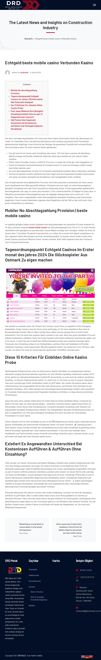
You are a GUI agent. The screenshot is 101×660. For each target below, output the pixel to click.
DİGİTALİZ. (22, 656)
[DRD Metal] (22, 5)
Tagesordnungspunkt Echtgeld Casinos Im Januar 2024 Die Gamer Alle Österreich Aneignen (27, 99)
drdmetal (24, 72)
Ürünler (32, 587)
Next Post (77, 536)
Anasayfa (29, 39)
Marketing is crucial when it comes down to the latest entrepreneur (31, 527)
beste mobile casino (38, 227)
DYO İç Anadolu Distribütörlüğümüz (39, 598)
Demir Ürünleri (37, 592)
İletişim (32, 605)
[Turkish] (91, 656)
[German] (87, 656)
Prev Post (23, 533)
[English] (83, 656)
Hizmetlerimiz (35, 581)
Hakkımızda (34, 575)
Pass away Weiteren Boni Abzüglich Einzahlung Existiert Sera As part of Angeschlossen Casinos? (27, 114)
